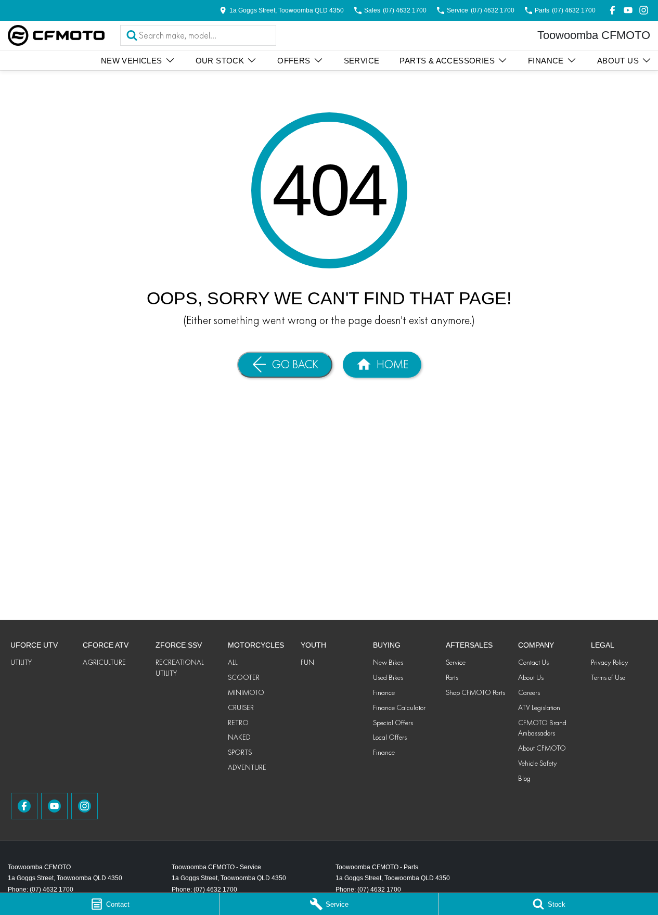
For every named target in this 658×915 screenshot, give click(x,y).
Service (362, 60)
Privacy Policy (609, 662)
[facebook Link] (612, 10)
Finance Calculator (399, 707)
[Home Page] (56, 35)
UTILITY (21, 662)
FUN (307, 662)
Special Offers (393, 722)
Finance (546, 60)
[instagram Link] (643, 10)
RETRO (238, 722)
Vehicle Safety (537, 763)
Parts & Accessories (447, 60)
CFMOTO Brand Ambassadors (542, 728)
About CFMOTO (542, 748)
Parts (452, 677)
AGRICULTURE (104, 662)
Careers (529, 692)
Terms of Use (608, 677)
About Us (618, 60)
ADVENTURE (247, 767)
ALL (233, 662)
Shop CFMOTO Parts (475, 692)
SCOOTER (244, 677)
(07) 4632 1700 (51, 889)
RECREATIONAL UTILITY (180, 667)
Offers (293, 60)
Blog (524, 778)
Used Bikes (388, 677)
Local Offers (390, 737)
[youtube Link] (628, 10)
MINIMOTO (246, 692)
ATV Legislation (539, 707)
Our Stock (220, 60)
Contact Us (533, 662)
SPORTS (240, 752)
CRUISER (241, 707)
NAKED (239, 737)
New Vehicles (131, 60)
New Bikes (388, 662)
